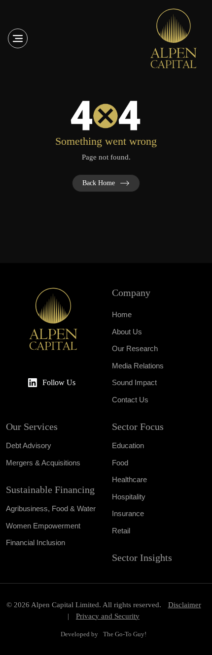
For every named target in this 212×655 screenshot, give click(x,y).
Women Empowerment (43, 526)
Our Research (135, 348)
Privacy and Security (108, 616)
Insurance (128, 513)
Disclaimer (184, 605)
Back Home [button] (98, 183)
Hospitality (128, 496)
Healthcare (129, 479)
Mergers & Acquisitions (43, 462)
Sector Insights (142, 557)
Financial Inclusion (35, 542)
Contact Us (130, 399)
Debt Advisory (28, 445)
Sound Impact (134, 382)
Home (122, 314)
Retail (121, 530)
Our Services (32, 426)
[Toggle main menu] (18, 38)
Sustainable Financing (50, 489)
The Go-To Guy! (124, 634)
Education (128, 445)
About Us (127, 332)
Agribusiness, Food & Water (51, 508)
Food (120, 462)
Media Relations (138, 365)
